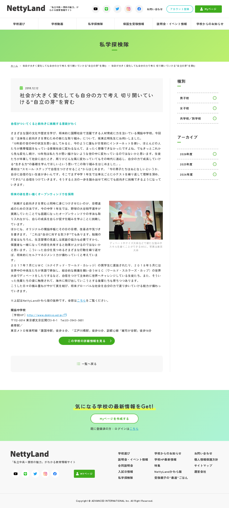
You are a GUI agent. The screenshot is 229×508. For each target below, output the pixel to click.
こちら (81, 300)
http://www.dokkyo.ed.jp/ (45, 315)
